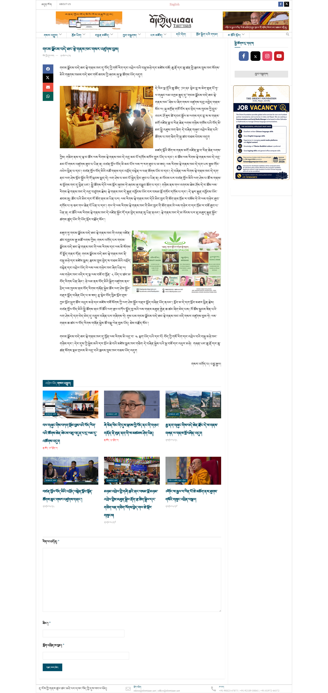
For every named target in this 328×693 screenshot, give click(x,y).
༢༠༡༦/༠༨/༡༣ (65, 55)
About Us (65, 4)
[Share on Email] (48, 87)
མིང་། (47, 623)
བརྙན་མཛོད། (102, 35)
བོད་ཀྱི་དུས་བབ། (48, 55)
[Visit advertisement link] (89, 20)
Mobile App (51, 414)
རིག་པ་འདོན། (51, 541)
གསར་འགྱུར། (51, 35)
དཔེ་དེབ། (181, 34)
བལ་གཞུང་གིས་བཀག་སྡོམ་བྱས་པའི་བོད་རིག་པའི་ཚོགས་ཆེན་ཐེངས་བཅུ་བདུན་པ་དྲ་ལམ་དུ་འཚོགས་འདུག (70, 433)
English (174, 4)
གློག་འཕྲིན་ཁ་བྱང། (54, 645)
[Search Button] (287, 35)
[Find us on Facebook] (280, 5)
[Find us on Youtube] (279, 56)
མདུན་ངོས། (47, 4)
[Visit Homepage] (171, 21)
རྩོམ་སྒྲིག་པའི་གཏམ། (207, 34)
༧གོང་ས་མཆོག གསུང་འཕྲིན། (177, 481)
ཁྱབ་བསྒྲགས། (130, 35)
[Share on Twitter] (48, 78)
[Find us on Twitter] (286, 5)
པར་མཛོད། (156, 35)
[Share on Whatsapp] (48, 96)
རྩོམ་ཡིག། (76, 35)
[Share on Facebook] (48, 69)
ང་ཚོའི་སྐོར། (234, 35)
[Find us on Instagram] (267, 56)
